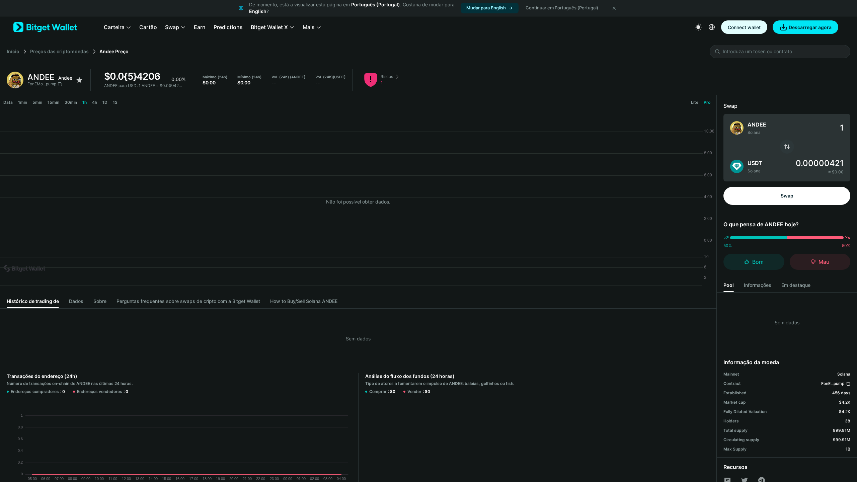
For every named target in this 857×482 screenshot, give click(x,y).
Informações (757, 285)
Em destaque (795, 285)
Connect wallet (744, 27)
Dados (76, 301)
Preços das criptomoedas (59, 51)
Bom (758, 261)
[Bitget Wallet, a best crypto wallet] (45, 27)
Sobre (99, 301)
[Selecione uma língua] (712, 27)
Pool (728, 285)
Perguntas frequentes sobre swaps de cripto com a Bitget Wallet (188, 301)
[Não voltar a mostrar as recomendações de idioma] (614, 8)
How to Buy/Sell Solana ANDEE (303, 301)
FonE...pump (832, 383)
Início (13, 51)
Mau (824, 261)
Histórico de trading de (33, 301)
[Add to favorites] (79, 80)
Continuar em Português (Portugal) (562, 7)
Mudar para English (486, 7)
